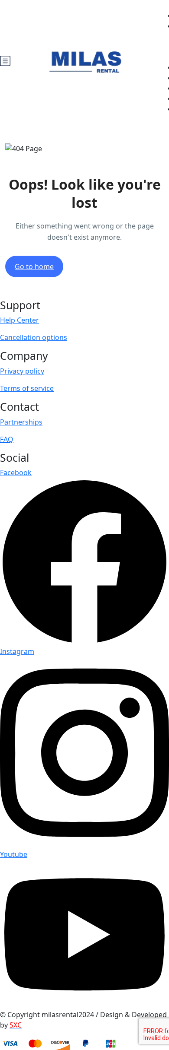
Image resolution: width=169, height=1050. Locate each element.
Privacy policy (22, 371)
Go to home (34, 266)
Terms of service (27, 388)
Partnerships (21, 422)
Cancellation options (33, 337)
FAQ (6, 439)
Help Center (19, 320)
